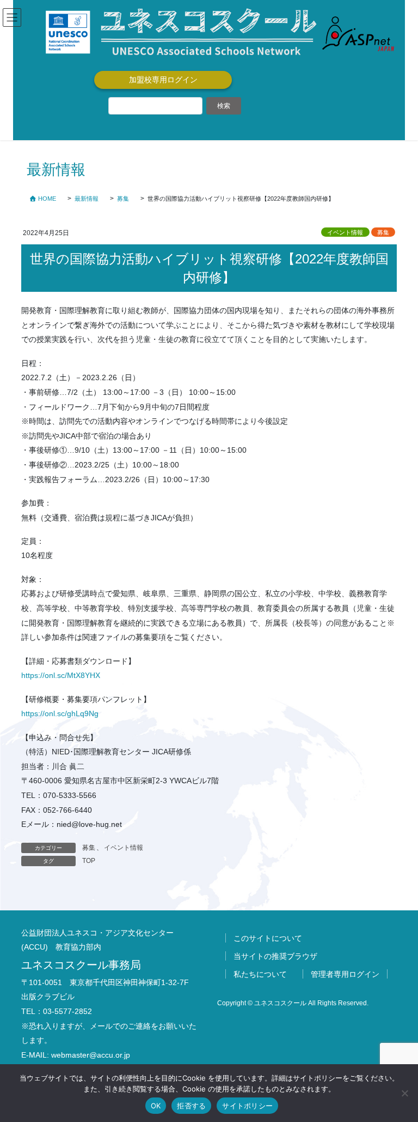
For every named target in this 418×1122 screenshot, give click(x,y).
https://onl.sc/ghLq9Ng (60, 713)
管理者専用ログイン (345, 974)
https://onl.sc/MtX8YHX (60, 675)
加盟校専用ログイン (163, 79)
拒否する (191, 1105)
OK (156, 1105)
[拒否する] (404, 1093)
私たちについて (260, 974)
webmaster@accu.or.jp (90, 1055)
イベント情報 (345, 232)
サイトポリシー (247, 1105)
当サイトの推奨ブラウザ (275, 956)
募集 (383, 232)
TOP (88, 861)
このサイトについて (267, 938)
